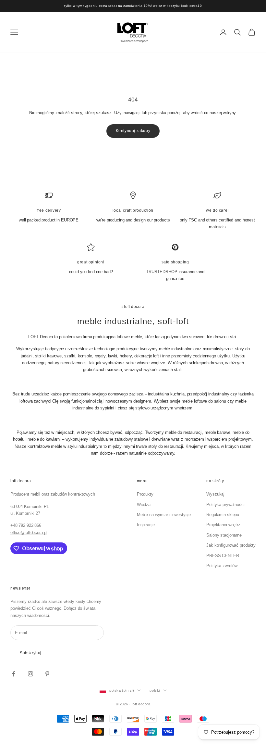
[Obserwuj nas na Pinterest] (47, 674)
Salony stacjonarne (224, 535)
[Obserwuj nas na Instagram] (30, 674)
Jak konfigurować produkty (231, 545)
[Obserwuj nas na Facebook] (13, 674)
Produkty (145, 494)
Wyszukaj (215, 494)
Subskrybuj (31, 653)
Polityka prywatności (225, 504)
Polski (155, 690)
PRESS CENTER (222, 555)
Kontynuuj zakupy (133, 130)
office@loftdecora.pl (28, 532)
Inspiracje (146, 524)
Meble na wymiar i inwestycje (164, 514)
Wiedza (144, 504)
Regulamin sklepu (222, 514)
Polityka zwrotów (221, 565)
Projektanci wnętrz (223, 524)
